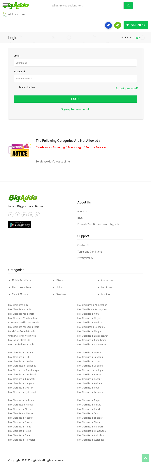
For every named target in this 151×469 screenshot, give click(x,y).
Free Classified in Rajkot (89, 404)
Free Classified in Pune (19, 435)
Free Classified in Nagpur (20, 417)
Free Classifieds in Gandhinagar (23, 370)
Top (145, 458)
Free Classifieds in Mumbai (21, 404)
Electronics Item (21, 287)
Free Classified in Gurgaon (21, 383)
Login (137, 37)
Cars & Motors (20, 294)
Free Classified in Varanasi (90, 426)
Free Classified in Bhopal (89, 331)
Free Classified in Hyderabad (22, 392)
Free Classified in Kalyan (89, 374)
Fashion (105, 294)
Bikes (59, 280)
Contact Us (83, 245)
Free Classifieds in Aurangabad (92, 309)
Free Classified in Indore (89, 352)
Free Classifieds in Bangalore (91, 326)
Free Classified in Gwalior (20, 387)
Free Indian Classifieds (19, 340)
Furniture (106, 287)
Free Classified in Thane (88, 422)
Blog (80, 217)
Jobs (59, 287)
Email (17, 55)
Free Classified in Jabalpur (90, 357)
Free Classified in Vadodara (90, 435)
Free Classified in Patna (19, 430)
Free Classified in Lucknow (90, 392)
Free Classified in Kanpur (89, 379)
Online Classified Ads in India (22, 335)
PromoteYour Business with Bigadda (98, 224)
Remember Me (27, 87)
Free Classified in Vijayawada (91, 430)
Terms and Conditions (89, 251)
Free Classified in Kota (88, 387)
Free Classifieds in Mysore (20, 413)
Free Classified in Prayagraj (21, 439)
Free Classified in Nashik (20, 422)
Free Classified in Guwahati (21, 379)
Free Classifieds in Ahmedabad (92, 305)
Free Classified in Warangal (90, 439)
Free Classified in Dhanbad (21, 361)
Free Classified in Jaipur (88, 361)
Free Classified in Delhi (19, 357)
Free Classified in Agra (88, 313)
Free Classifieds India (18, 305)
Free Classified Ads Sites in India (23, 326)
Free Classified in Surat (88, 413)
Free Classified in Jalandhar (90, 365)
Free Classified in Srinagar (89, 417)
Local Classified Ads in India (22, 331)
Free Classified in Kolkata (89, 383)
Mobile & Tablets (21, 280)
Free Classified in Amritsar (89, 322)
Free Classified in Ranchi (89, 409)
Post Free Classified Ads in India (23, 322)
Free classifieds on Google (21, 344)
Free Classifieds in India (19, 309)
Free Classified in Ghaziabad (22, 374)
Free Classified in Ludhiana (21, 400)
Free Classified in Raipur (89, 400)
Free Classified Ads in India (21, 313)
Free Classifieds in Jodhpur (90, 370)
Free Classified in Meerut (20, 409)
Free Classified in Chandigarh (91, 340)
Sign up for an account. (75, 109)
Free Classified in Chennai (20, 352)
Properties (107, 280)
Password (19, 71)
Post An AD (137, 24)
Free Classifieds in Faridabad (22, 365)
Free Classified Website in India (23, 318)
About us (82, 211)
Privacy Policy (85, 258)
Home (125, 37)
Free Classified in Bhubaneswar (92, 335)
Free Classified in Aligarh (89, 318)
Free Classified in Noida (19, 426)
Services (61, 294)
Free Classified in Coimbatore (91, 344)
